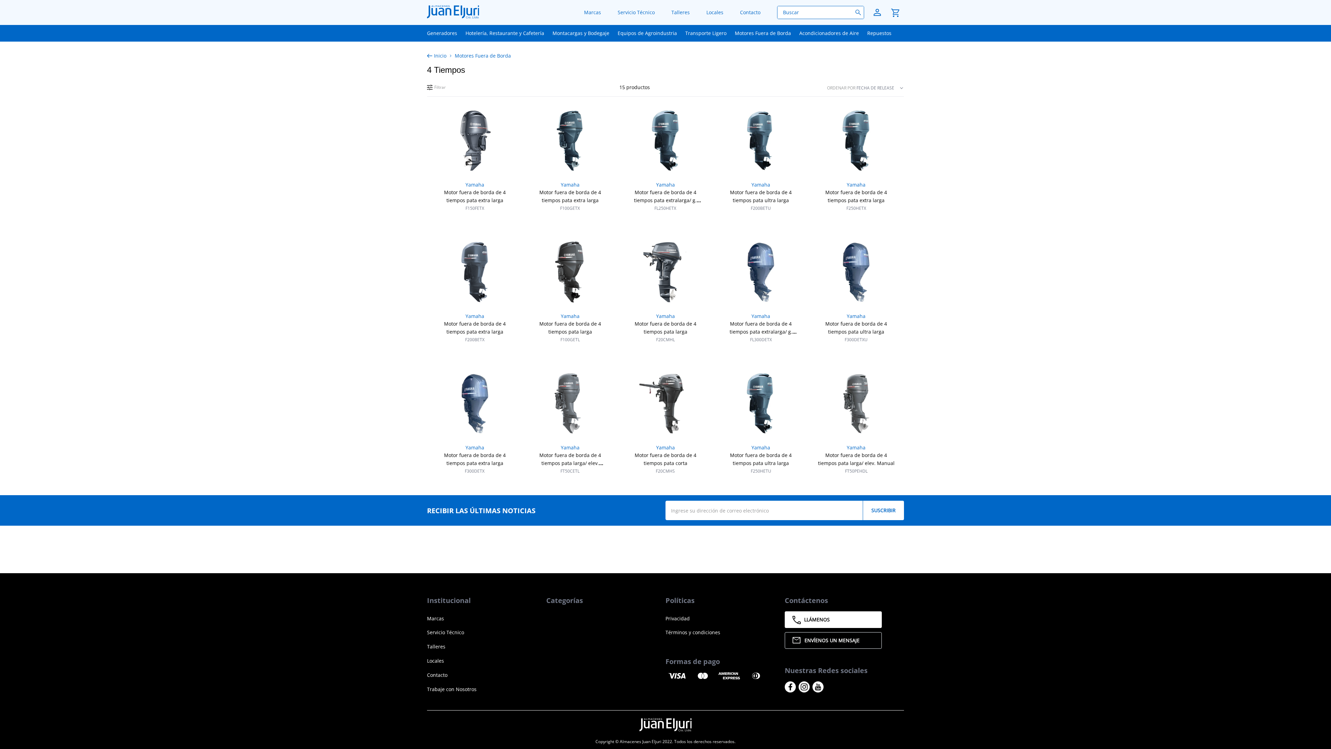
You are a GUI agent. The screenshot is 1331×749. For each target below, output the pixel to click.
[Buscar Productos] (859, 12)
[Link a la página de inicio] (438, 56)
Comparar (479, 219)
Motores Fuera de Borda (483, 56)
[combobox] (820, 12)
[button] (436, 87)
